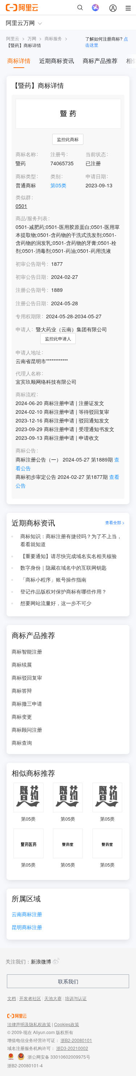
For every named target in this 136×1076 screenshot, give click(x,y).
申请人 (23, 329)
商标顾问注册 (27, 729)
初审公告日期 (31, 276)
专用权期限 (28, 316)
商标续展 (22, 664)
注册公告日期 (31, 303)
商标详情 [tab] (18, 60)
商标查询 (22, 742)
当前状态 (96, 154)
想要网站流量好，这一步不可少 (55, 603)
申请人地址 (28, 352)
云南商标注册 (27, 914)
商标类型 (26, 176)
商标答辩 (22, 690)
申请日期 (96, 176)
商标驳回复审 (27, 677)
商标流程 (26, 394)
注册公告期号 (31, 289)
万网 (32, 38)
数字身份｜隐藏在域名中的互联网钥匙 (63, 567)
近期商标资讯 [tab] (56, 60)
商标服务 (53, 38)
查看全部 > (114, 522)
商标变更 (22, 716)
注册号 (58, 154)
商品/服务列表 (32, 218)
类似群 (23, 197)
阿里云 (12, 38)
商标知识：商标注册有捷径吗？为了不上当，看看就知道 (71, 540)
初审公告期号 (31, 263)
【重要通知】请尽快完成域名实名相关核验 (68, 556)
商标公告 (26, 450)
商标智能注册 (27, 651)
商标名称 (26, 154)
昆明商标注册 (27, 927)
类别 (55, 176)
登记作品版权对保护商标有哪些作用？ (63, 591)
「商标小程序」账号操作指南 (53, 579)
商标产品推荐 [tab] (100, 60)
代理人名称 (28, 373)
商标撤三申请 (27, 703)
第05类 (58, 185)
